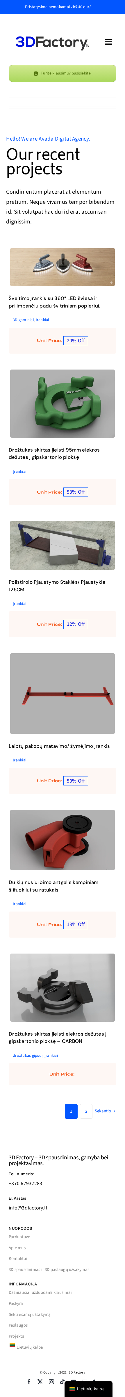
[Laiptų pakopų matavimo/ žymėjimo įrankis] (62, 693)
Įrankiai (73, 277)
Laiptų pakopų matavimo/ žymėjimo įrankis (59, 746)
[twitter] (40, 1381)
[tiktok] (62, 1381)
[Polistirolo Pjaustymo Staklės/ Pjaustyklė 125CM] (62, 545)
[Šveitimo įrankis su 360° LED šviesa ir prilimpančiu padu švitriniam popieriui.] (62, 267)
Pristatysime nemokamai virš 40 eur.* (58, 7)
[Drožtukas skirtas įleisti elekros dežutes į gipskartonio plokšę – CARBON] (62, 988)
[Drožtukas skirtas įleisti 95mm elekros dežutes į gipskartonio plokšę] (62, 404)
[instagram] (51, 1381)
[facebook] (29, 1381)
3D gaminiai (55, 277)
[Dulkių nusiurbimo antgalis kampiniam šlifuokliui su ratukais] (62, 840)
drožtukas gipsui (69, 997)
